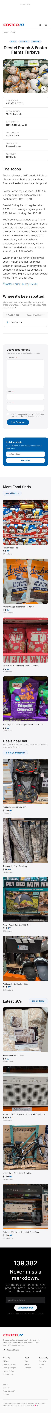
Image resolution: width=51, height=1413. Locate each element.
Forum (41, 1364)
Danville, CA (16, 322)
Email (10, 403)
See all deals (39, 1000)
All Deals (6, 1361)
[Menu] (45, 24)
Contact (6, 1394)
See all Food (12, 493)
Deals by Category (9, 1368)
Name (10, 392)
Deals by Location (9, 1364)
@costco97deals (13, 1350)
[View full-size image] (43, 88)
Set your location (16, 752)
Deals (12, 32)
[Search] (39, 24)
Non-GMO (24, 41)
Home (5, 32)
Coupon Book (8, 1374)
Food (13, 41)
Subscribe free (25, 1307)
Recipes (28, 1368)
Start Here (6, 1388)
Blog (26, 1361)
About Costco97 (9, 1391)
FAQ (40, 1368)
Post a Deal (43, 1361)
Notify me (25, 460)
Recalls (27, 1364)
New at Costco (8, 1371)
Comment (12, 357)
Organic (36, 41)
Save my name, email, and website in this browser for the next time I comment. (27, 415)
